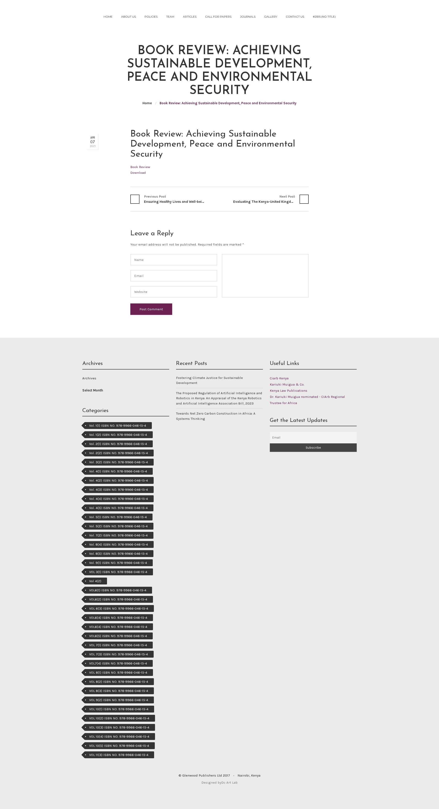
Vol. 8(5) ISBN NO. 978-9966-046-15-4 (118, 554)
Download (138, 173)
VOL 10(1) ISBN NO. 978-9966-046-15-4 (118, 709)
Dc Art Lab (229, 782)
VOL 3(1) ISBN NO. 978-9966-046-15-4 (118, 572)
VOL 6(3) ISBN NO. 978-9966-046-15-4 (118, 608)
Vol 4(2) (95, 581)
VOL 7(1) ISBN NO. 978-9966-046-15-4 (118, 645)
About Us (128, 16)
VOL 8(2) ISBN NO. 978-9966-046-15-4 (118, 682)
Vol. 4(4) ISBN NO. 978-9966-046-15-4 (118, 499)
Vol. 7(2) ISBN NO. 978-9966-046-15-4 (118, 535)
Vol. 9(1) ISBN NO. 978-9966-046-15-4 (118, 563)
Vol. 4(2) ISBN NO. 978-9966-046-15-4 (118, 480)
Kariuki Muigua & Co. (287, 384)
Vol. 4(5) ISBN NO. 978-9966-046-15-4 (118, 508)
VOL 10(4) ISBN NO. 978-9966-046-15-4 (119, 736)
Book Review (140, 167)
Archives (89, 378)
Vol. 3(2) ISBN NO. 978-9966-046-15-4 (118, 462)
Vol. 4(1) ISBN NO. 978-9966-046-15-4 (118, 471)
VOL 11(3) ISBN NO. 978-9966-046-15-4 (118, 755)
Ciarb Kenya (279, 378)
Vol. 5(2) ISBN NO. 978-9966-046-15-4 (118, 526)
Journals (247, 16)
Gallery (270, 16)
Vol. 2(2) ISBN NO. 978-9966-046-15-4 (118, 453)
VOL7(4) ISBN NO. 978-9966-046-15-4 (118, 663)
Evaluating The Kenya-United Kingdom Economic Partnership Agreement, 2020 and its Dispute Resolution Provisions (264, 199)
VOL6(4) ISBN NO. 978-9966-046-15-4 (118, 618)
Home (108, 16)
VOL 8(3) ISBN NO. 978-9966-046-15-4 (118, 691)
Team (170, 16)
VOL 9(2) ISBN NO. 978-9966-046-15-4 (118, 700)
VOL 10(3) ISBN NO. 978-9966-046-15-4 (119, 727)
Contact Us (295, 16)
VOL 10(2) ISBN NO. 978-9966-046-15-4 (119, 718)
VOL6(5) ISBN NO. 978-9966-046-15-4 (118, 636)
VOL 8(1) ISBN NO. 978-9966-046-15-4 (118, 672)
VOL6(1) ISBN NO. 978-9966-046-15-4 (117, 590)
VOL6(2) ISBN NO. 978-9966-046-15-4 (118, 599)
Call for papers (218, 16)
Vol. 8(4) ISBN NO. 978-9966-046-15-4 (118, 544)
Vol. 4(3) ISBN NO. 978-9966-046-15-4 (118, 490)
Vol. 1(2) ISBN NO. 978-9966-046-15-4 (118, 435)
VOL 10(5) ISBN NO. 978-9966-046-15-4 (119, 746)
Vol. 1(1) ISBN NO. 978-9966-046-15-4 (117, 425)
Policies (151, 16)
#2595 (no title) (324, 16)
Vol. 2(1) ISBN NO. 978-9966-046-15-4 (118, 444)
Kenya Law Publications (288, 390)
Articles (189, 16)
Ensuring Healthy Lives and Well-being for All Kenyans (175, 199)
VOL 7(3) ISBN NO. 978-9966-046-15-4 (118, 654)
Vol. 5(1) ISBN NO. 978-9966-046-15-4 (118, 517)
